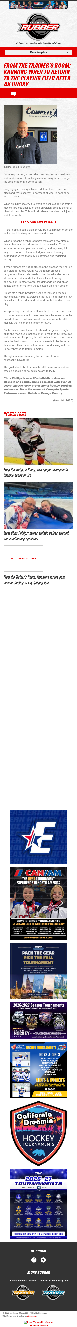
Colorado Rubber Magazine (53, 1280)
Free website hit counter (39, 1325)
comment (13, 93)
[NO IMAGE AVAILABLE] (23, 570)
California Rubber (39, 26)
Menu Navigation (38, 52)
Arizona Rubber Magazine (23, 1280)
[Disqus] (38, 650)
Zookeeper (31, 1316)
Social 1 (43, 1260)
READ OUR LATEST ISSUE (38, 222)
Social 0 (34, 1260)
